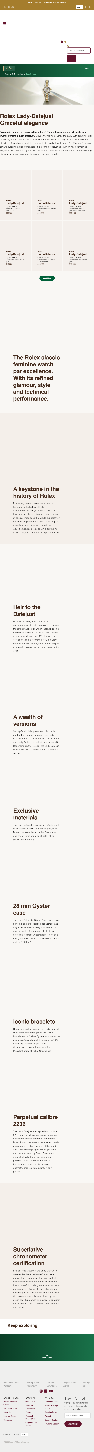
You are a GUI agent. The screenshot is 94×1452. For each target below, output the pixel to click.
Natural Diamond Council (10, 1403)
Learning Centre (9, 1416)
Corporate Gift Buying (31, 1424)
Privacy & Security (52, 1424)
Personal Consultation (30, 1417)
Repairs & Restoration (30, 1407)
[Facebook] (45, 1391)
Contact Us (7, 1420)
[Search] (71, 58)
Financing (29, 1412)
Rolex (7, 74)
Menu (87, 68)
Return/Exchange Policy (51, 1407)
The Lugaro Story (10, 1408)
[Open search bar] (68, 46)
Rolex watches (17, 74)
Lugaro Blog (8, 1412)
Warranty (48, 1416)
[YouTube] (12, 7)
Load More (47, 278)
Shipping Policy (51, 1412)
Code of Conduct (51, 1420)
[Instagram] (41, 1391)
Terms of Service (51, 1402)
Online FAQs (30, 1402)
